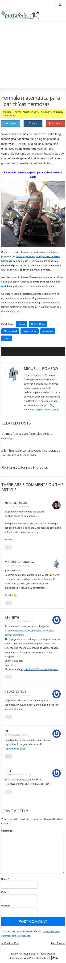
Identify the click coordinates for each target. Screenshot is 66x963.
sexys (7, 338)
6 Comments (34, 484)
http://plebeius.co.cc (15, 748)
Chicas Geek (38, 324)
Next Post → (58, 943)
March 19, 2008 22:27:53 (18, 565)
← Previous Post (10, 943)
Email (5, 892)
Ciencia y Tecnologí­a (51, 111)
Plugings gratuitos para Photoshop (24, 467)
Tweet (12, 123)
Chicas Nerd (10, 331)
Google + (57, 123)
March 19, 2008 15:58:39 (18, 506)
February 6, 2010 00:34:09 (19, 774)
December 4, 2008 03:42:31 (19, 695)
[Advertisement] (33, 46)
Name (5, 879)
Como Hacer (9, 115)
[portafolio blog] (20, 18)
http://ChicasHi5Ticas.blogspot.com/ (39, 669)
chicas (21, 324)
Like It (34, 123)
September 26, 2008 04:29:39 (20, 621)
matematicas (29, 331)
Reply (8, 547)
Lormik (38, 409)
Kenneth (12, 617)
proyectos (47, 331)
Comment (7, 830)
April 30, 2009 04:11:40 (17, 735)
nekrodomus (16, 503)
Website (5, 905)
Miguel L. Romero (12, 111)
